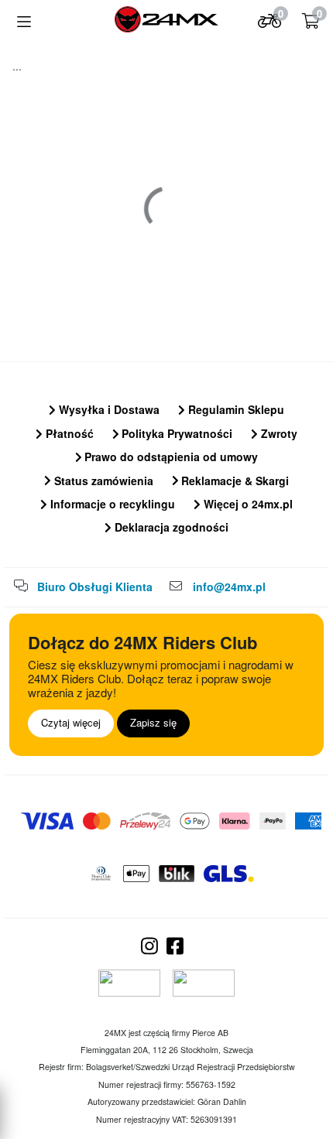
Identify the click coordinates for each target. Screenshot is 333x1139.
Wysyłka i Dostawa (108, 409)
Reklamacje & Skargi (233, 480)
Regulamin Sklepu (234, 409)
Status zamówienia (102, 480)
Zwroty (277, 433)
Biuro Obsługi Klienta (95, 586)
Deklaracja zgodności (170, 527)
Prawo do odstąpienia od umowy (169, 456)
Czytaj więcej (71, 722)
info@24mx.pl (229, 586)
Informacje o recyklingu (111, 503)
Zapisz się (153, 722)
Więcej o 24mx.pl (247, 503)
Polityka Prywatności (175, 433)
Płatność (68, 433)
